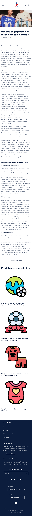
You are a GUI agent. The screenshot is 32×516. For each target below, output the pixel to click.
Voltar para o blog (17, 260)
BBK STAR (13, 506)
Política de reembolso (13, 508)
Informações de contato (16, 512)
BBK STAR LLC (10, 454)
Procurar (5, 430)
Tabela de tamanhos (8, 434)
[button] (3, 5)
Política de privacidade (24, 508)
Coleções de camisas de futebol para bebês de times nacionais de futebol (13, 304)
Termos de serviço (12, 510)
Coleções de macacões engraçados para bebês (15, 409)
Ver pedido (6, 437)
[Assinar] (26, 473)
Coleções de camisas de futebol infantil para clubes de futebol (14, 339)
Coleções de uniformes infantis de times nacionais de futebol (14, 374)
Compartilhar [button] (6, 42)
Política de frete (21, 510)
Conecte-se (6, 427)
